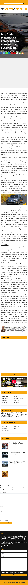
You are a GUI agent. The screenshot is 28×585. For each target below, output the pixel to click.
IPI (13, 415)
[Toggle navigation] (26, 9)
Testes (16, 582)
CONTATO (13, 1)
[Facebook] (1, 53)
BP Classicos (4, 402)
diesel (16, 413)
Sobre (8, 1)
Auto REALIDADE (5, 396)
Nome (1, 506)
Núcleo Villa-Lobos (5, 430)
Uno (19, 416)
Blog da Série (4, 400)
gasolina (24, 415)
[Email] (20, 53)
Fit (16, 414)
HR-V (7, 415)
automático (20, 412)
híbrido (10, 415)
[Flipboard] (14, 53)
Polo (25, 415)
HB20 (5, 415)
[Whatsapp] (6, 53)
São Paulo (13, 416)
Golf (3, 415)
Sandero (6, 416)
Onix (19, 415)
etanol (9, 415)
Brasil (3, 413)
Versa (21, 416)
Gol (2, 415)
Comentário (3, 492)
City (6, 413)
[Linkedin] (9, 53)
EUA (14, 414)
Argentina (16, 412)
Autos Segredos (5, 398)
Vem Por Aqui (16, 426)
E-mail (1, 511)
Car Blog (15, 396)
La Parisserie (4, 426)
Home (4, 582)
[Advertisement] (14, 73)
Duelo (7, 582)
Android (6, 412)
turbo (16, 416)
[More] (22, 53)
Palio (21, 415)
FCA (15, 414)
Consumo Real (12, 582)
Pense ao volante (17, 400)
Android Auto (9, 412)
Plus (23, 415)
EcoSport (21, 413)
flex (18, 415)
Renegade (3, 416)
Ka (14, 415)
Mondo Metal (4, 428)
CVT (14, 413)
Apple (13, 412)
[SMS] (17, 53)
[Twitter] (4, 53)
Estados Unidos (4, 414)
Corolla (11, 413)
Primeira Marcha (17, 402)
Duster (18, 413)
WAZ (15, 428)
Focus (20, 414)
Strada (9, 416)
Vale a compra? (22, 582)
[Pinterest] (12, 53)
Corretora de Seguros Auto (18, 398)
